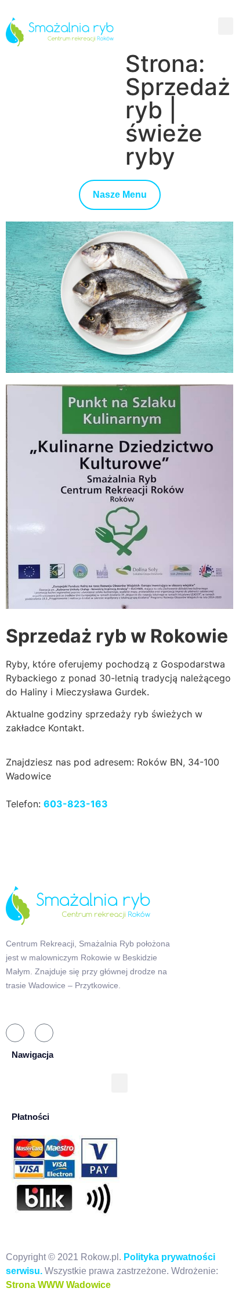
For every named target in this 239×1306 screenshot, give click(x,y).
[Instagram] (44, 1033)
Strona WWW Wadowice (58, 1285)
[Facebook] (15, 1033)
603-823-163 (76, 804)
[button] (225, 26)
